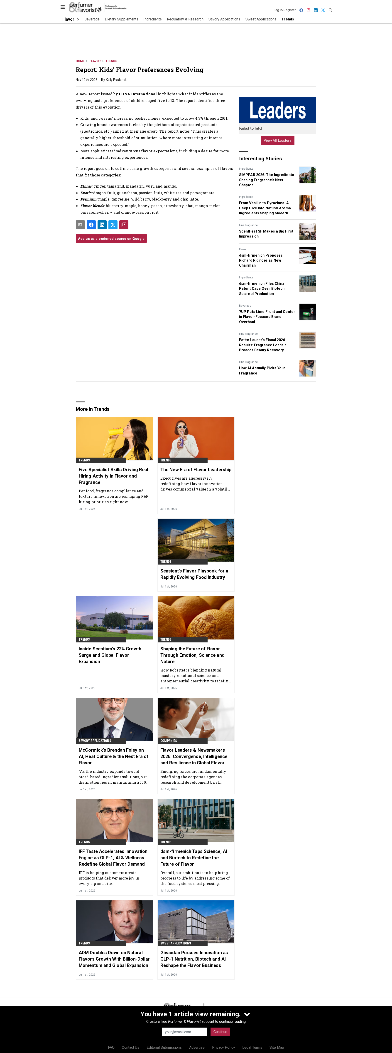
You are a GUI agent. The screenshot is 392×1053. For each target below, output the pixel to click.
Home (80, 61)
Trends (111, 61)
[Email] (80, 224)
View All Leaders (278, 140)
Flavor (95, 61)
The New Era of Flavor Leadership (195, 469)
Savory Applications (95, 741)
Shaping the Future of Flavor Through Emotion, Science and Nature (192, 655)
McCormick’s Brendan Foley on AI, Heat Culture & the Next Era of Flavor (113, 756)
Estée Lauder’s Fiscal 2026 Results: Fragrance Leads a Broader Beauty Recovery (263, 345)
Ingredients (246, 168)
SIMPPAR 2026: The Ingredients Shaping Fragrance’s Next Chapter (266, 180)
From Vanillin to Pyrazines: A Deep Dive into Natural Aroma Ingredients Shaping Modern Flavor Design (265, 208)
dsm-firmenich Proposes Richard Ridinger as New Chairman (261, 260)
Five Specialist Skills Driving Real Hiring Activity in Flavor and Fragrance (113, 476)
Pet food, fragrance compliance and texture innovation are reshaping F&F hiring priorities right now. (113, 496)
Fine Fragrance (248, 225)
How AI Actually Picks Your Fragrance (262, 370)
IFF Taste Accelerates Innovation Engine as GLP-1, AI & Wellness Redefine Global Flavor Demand (113, 858)
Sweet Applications (175, 943)
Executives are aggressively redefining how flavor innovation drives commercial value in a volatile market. (195, 483)
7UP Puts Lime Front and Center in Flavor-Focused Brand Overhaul (267, 317)
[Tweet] (113, 224)
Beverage (245, 305)
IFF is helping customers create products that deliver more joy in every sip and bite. (109, 878)
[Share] (91, 224)
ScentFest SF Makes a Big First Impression (266, 233)
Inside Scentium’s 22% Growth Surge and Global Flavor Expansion (110, 655)
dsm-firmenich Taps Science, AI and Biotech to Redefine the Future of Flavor (193, 858)
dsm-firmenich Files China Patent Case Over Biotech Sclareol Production (261, 288)
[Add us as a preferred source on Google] (123, 224)
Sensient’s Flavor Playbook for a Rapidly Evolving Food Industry (194, 574)
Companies (168, 741)
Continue (220, 1032)
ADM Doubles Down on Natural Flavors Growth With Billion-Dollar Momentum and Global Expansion (114, 959)
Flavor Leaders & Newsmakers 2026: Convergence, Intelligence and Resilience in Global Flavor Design (193, 756)
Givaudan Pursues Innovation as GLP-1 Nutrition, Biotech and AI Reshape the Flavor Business (194, 959)
